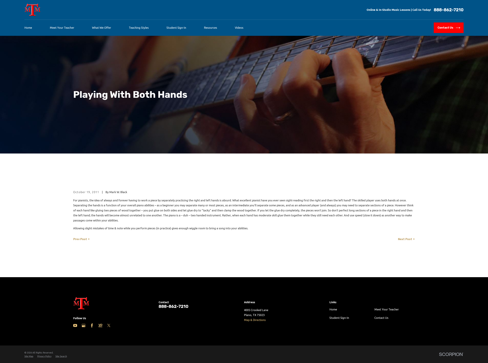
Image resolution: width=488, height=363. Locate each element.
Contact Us (381, 317)
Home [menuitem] (28, 27)
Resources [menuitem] (210, 27)
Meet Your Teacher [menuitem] (62, 27)
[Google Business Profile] (84, 325)
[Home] (32, 10)
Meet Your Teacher (386, 309)
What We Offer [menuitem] (101, 27)
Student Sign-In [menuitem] (176, 27)
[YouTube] (75, 325)
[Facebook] (92, 325)
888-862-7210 (449, 10)
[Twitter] (109, 325)
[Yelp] (100, 325)
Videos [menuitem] (239, 27)
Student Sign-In (339, 317)
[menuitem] (28, 356)
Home (333, 309)
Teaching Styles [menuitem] (139, 27)
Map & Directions (255, 319)
